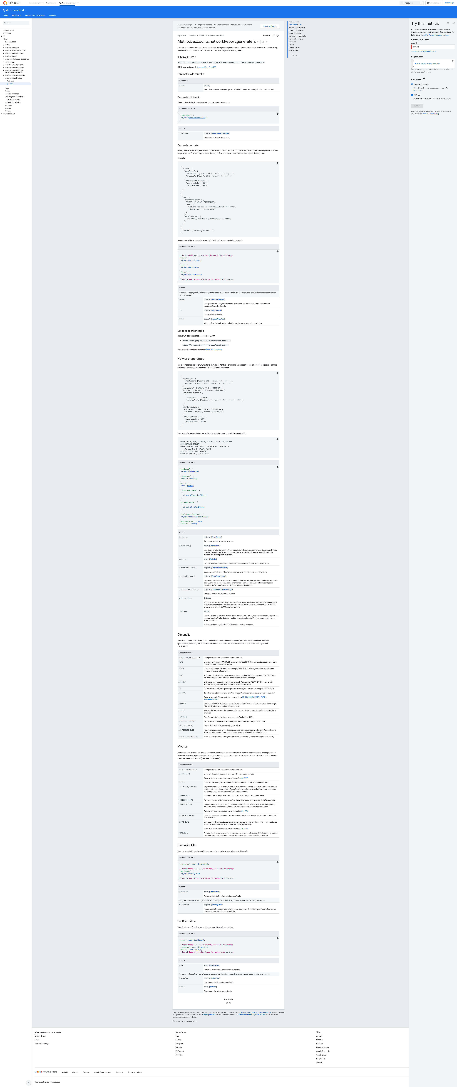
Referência (16, 15)
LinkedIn (179, 1047)
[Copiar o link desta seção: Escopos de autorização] (206, 331)
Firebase (319, 1044)
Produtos (193, 36)
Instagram (179, 1044)
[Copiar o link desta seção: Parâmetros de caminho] (206, 74)
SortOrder (198, 940)
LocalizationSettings (198, 516)
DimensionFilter (198, 495)
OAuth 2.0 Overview (213, 350)
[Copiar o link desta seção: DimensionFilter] (200, 845)
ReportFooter (195, 274)
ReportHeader (195, 260)
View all (319, 1063)
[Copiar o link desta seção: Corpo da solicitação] (202, 97)
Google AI (119, 1072)
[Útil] (274, 35)
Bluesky (178, 1040)
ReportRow (193, 267)
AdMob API (14, 2)
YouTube (179, 1055)
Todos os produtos (135, 1072)
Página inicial (182, 36)
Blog (177, 1036)
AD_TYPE (244, 778)
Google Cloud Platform (102, 1072)
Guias (5, 15)
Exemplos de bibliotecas (35, 15)
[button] (15, 36)
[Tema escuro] (277, 114)
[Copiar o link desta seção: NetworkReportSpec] (206, 359)
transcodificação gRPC (206, 67)
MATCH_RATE (259, 697)
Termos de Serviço (42, 1044)
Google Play (320, 1059)
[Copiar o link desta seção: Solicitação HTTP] (198, 57)
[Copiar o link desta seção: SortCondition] (198, 921)
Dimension (191, 478)
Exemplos (50, 3)
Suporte (52, 15)
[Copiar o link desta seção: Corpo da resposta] (200, 145)
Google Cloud (321, 1055)
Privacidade (55, 1082)
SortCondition (197, 507)
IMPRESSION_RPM (211, 700)
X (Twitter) (180, 1051)
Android (319, 1036)
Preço (37, 1040)
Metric (190, 485)
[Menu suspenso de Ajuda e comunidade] (78, 3)
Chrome (319, 1040)
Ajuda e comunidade (67, 3)
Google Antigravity (323, 1051)
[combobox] (412, 3)
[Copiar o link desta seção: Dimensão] (193, 634)
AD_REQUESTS (248, 697)
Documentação (35, 3)
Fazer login (449, 3)
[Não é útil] (277, 35)
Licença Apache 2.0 (208, 1015)
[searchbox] (16, 23)
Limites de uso (40, 1036)
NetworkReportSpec (197, 117)
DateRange (193, 471)
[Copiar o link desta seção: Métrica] (190, 746)
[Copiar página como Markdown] (263, 42)
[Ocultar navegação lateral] (28, 1082)
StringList (194, 873)
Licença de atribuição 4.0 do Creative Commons (255, 1012)
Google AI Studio (322, 1047)
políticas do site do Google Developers (251, 1015)
